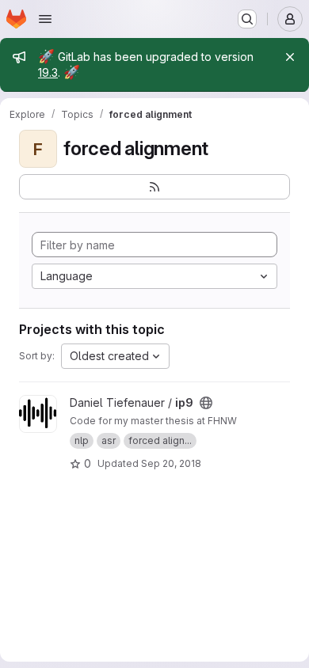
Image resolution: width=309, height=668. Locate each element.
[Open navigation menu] (45, 19)
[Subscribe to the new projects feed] (154, 186)
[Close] (289, 56)
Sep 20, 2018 (171, 463)
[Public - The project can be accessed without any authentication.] (206, 403)
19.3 (48, 72)
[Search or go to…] (247, 18)
